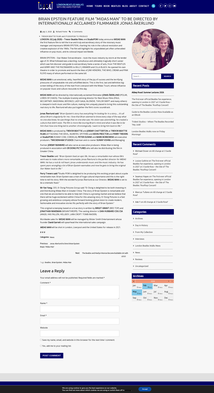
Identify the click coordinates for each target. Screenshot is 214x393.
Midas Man (67, 262)
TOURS (98, 6)
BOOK (107, 6)
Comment (45, 282)
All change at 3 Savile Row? (156, 202)
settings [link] (128, 390)
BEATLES (116, 6)
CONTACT (144, 6)
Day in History (141, 225)
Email (43, 315)
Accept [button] (145, 389)
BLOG (125, 6)
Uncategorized (141, 266)
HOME (90, 6)
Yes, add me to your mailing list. (56, 346)
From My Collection (144, 232)
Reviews (138, 259)
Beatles (48, 262)
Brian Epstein (57, 262)
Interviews (139, 239)
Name (43, 303)
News (52, 237)
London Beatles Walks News (147, 246)
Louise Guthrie (141, 161)
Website (44, 327)
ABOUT (133, 6)
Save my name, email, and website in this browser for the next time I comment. (78, 340)
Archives (139, 218)
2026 (153, 281)
